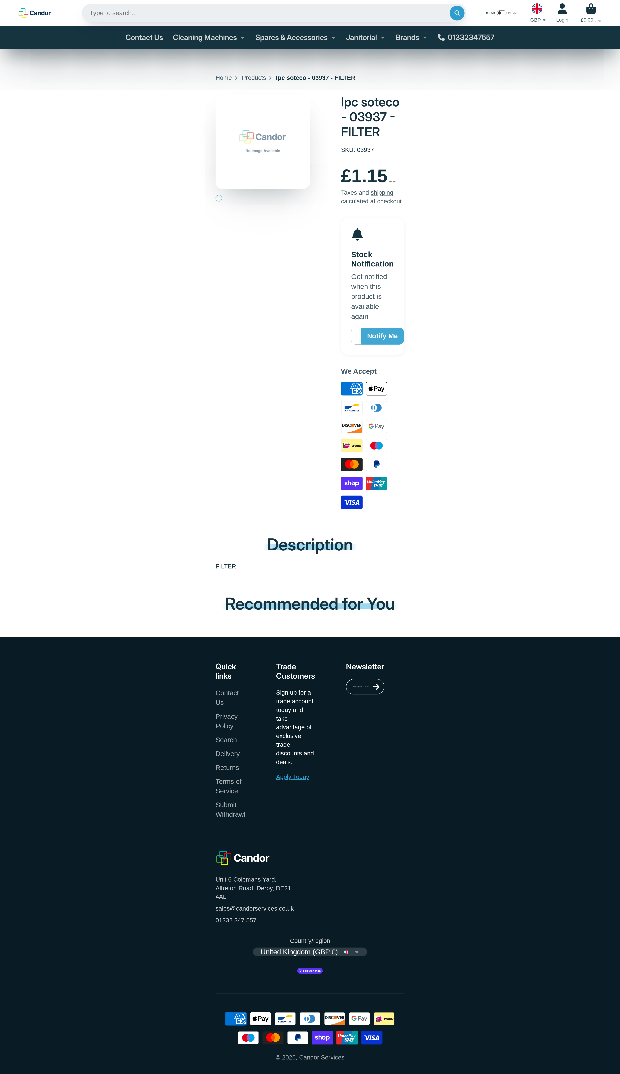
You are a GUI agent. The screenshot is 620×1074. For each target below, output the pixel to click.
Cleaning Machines (205, 37)
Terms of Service (229, 786)
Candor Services (321, 1057)
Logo (35, 13)
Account (562, 13)
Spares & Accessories (291, 37)
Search (226, 740)
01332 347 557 (236, 920)
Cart (591, 13)
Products (254, 77)
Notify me (382, 336)
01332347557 (471, 37)
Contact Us (144, 37)
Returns (227, 767)
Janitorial (361, 37)
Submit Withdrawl (230, 809)
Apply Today (292, 776)
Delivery (228, 754)
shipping (382, 192)
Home (224, 77)
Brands (407, 37)
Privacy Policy (227, 721)
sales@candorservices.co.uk (255, 908)
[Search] (457, 13)
